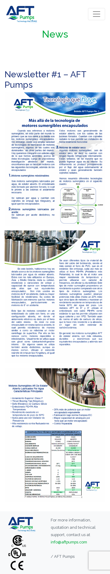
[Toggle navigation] (96, 14)
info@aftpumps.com (69, 542)
